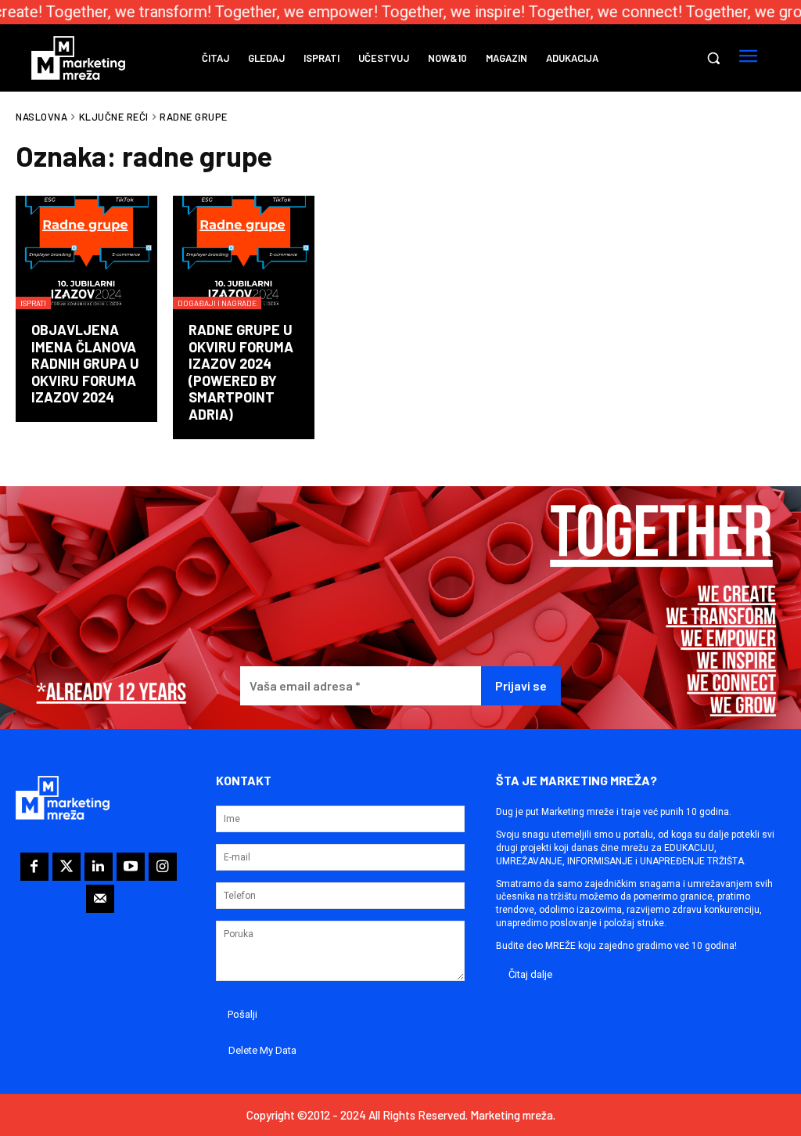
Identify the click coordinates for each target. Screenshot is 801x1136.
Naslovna (41, 116)
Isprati (33, 303)
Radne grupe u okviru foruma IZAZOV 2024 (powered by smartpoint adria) (241, 372)
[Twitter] (66, 867)
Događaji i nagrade (217, 303)
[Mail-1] (100, 899)
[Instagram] (163, 867)
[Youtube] (131, 867)
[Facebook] (34, 867)
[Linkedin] (98, 867)
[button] (713, 58)
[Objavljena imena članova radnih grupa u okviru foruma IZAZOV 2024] (86, 252)
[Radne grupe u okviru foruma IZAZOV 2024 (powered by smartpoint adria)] (243, 252)
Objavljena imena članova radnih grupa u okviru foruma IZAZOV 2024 (85, 363)
